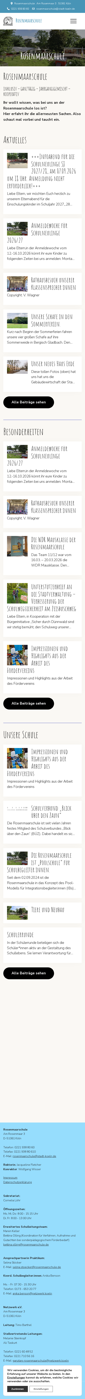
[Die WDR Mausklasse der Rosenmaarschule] (17, 546)
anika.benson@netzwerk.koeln (32, 1293)
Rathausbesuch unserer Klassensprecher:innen (53, 283)
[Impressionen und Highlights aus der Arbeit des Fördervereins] (17, 655)
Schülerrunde (20, 934)
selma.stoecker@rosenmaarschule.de (37, 1267)
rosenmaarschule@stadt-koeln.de (55, 8)
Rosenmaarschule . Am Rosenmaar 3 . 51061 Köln (42, 3)
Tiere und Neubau (47, 909)
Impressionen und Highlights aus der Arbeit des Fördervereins (37, 659)
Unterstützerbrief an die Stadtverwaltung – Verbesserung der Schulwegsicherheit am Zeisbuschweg (41, 597)
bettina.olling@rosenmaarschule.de (26, 1245)
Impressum (10, 1178)
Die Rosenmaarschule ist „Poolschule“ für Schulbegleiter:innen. (39, 862)
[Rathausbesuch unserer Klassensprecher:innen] (17, 283)
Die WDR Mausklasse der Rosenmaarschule (53, 543)
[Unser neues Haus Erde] (17, 367)
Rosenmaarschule (29, 20)
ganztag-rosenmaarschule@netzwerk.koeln (41, 1361)
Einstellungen (16, 1378)
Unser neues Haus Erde (52, 363)
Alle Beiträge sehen (29, 402)
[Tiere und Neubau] (17, 913)
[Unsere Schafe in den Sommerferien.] (17, 320)
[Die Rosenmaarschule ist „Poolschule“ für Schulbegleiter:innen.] (17, 858)
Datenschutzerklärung (17, 1182)
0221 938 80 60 (20, 8)
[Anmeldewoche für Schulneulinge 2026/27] (17, 229)
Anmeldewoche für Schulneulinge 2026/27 (37, 233)
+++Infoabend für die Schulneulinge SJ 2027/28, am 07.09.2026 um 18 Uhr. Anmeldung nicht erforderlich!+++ (41, 171)
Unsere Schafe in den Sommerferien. (52, 320)
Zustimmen (17, 1389)
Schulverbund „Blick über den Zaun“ (51, 811)
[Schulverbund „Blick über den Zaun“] (17, 808)
